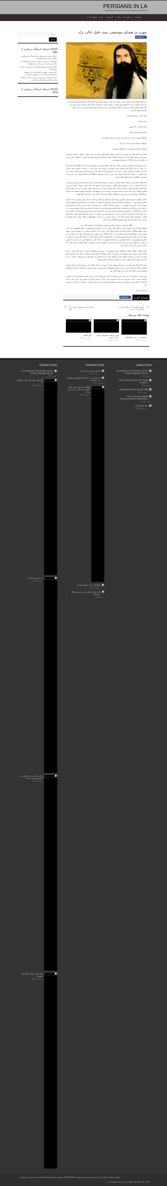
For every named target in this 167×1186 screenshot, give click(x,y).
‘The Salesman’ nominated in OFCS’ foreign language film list (132, 372)
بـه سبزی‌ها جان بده (35, 578)
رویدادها (138, 17)
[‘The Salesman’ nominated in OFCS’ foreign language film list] (56, 371)
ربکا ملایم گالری (141, 405)
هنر (102, 17)
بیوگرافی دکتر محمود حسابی (88, 585)
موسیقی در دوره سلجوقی (136, 337)
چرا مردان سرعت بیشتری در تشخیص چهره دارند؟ (31, 777)
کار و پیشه (110, 17)
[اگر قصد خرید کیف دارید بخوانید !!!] (50, 477)
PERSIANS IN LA (125, 6)
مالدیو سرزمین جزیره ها (90, 371)
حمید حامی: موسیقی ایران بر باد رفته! (80, 307)
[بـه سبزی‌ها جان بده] (50, 675)
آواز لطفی (87, 335)
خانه (146, 17)
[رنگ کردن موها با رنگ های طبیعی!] (50, 1070)
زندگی (119, 17)
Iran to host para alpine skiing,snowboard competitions (133, 397)
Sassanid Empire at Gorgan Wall (133, 389)
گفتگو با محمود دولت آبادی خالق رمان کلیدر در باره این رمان (79, 389)
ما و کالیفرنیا (128, 17)
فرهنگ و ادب (93, 17)
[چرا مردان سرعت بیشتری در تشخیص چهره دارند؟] (50, 873)
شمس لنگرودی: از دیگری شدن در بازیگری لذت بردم (131, 307)
